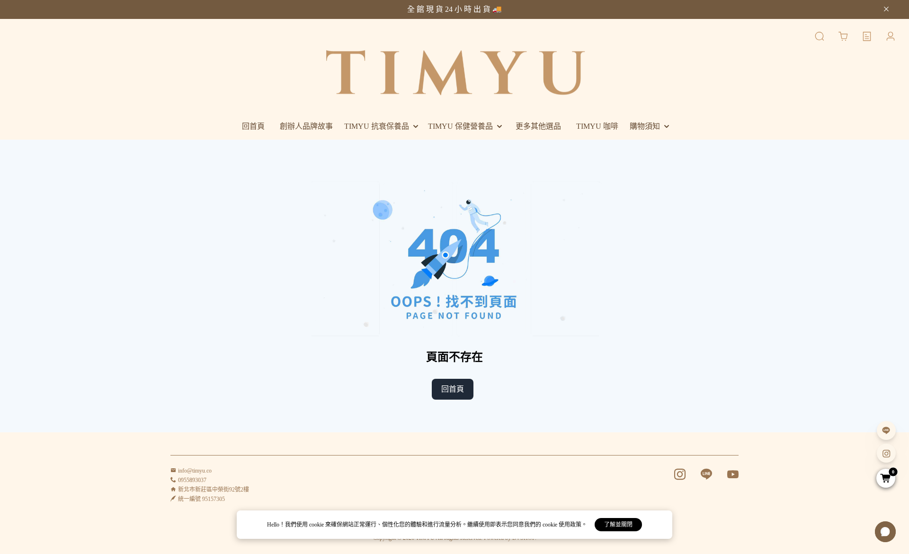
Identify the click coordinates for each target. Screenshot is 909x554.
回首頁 (452, 389)
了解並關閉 (618, 524)
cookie (317, 524)
